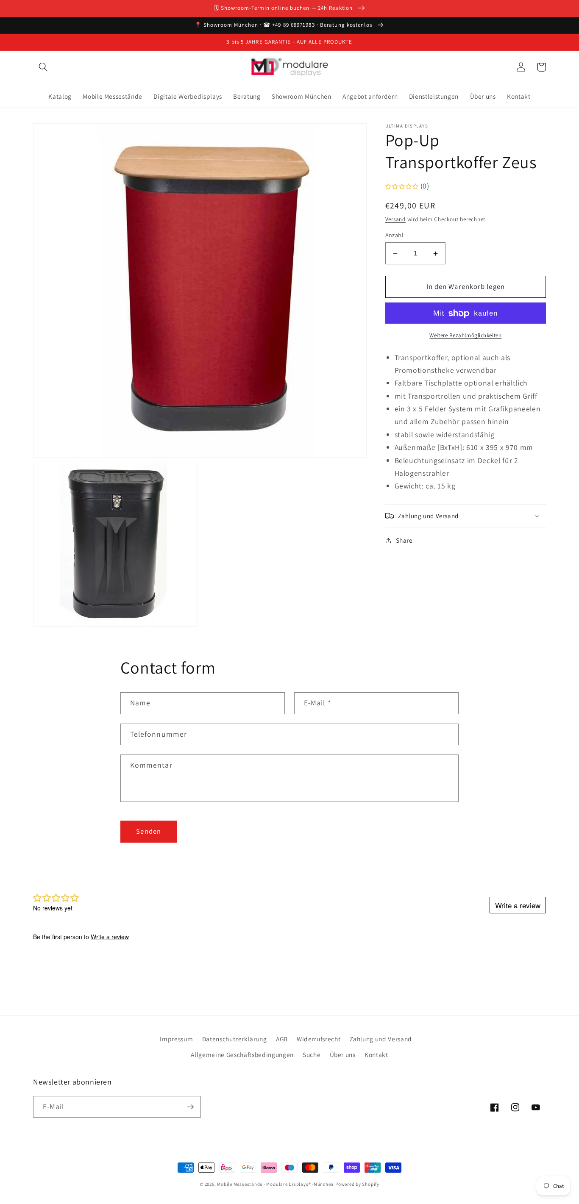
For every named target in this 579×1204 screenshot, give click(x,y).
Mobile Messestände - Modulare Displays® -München (275, 1184)
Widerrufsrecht (318, 1039)
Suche (311, 1054)
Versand (395, 219)
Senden (148, 831)
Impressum (176, 1039)
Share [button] (404, 540)
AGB (282, 1039)
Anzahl (394, 235)
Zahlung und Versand (381, 1039)
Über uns (343, 1054)
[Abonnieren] (190, 1107)
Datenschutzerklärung (234, 1039)
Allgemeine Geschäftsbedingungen (242, 1054)
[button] (43, 67)
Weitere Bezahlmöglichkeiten (465, 335)
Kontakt (376, 1054)
